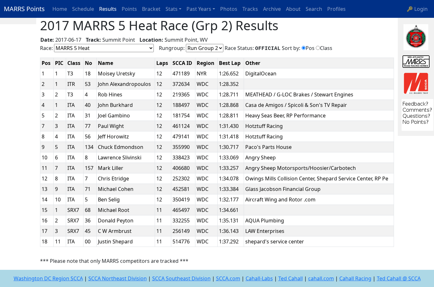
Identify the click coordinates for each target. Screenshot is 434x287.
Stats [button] (172, 8)
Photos (228, 8)
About (293, 8)
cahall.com (321, 278)
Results (108, 8)
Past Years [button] (198, 8)
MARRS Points (24, 8)
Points (129, 8)
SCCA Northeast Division (117, 278)
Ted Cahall (290, 278)
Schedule (83, 8)
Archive (272, 8)
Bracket (151, 8)
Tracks (250, 8)
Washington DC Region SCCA (48, 278)
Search (314, 8)
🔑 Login (417, 8)
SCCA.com (228, 278)
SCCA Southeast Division (181, 278)
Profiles (336, 8)
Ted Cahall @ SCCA (399, 278)
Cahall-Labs (259, 278)
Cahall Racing (355, 278)
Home (59, 8)
